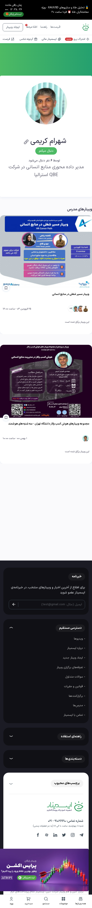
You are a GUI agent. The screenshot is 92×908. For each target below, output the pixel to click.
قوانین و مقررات (74, 686)
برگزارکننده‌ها (76, 696)
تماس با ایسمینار (74, 715)
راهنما (43, 27)
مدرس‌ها (78, 705)
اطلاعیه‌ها (31, 27)
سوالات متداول (74, 677)
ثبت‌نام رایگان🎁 (13, 14)
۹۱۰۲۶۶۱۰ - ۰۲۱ (57, 821)
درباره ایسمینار (75, 648)
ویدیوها (79, 639)
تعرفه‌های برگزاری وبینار (70, 667)
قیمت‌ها (55, 27)
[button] (63, 901)
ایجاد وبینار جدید (73, 658)
